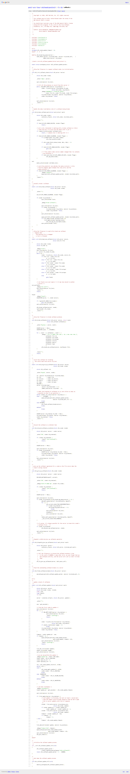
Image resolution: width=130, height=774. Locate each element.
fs (58, 7)
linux (38, 7)
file (59, 11)
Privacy (13, 771)
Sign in (126, 2)
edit (63, 11)
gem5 (30, 7)
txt (124, 771)
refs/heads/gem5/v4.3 (48, 7)
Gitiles (9, 771)
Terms (17, 771)
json (127, 771)
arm (34, 7)
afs (62, 7)
